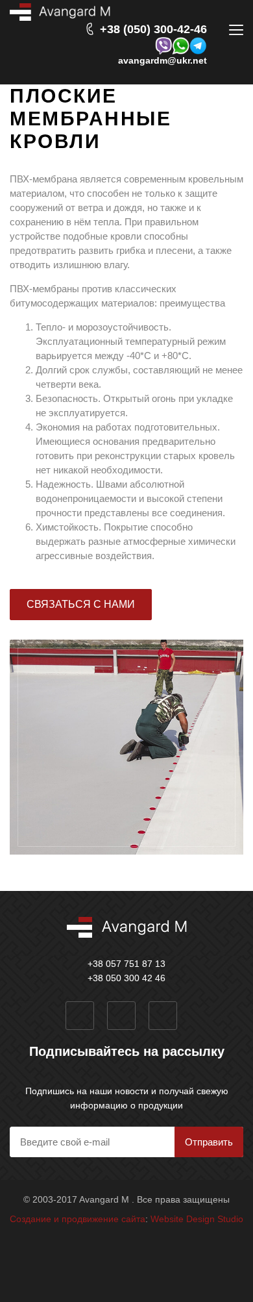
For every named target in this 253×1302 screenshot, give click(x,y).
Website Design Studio (197, 1219)
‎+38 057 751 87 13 (126, 963)
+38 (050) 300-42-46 (153, 29)
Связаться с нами (81, 604)
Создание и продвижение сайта (77, 1219)
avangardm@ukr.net (162, 60)
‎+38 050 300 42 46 (126, 978)
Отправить (209, 1141)
